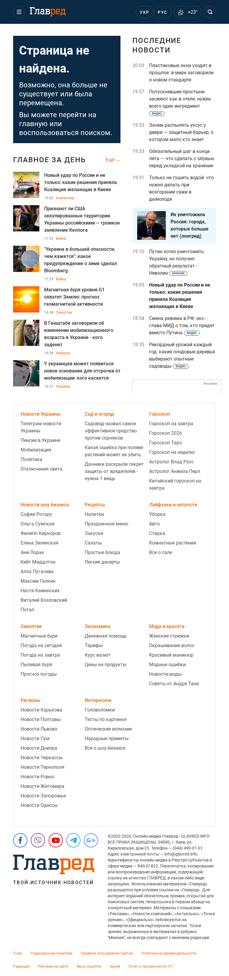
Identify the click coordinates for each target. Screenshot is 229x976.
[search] (210, 12)
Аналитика (65, 198)
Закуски (94, 533)
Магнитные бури (39, 636)
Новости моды (165, 674)
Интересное (98, 700)
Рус (162, 12)
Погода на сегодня (41, 645)
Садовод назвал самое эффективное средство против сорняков (111, 431)
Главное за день (49, 160)
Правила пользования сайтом (107, 953)
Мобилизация (36, 450)
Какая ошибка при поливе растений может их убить (114, 451)
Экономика (97, 626)
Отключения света (41, 469)
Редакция (21, 966)
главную (33, 124)
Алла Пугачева (37, 571)
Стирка (157, 533)
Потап (27, 609)
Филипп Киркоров (41, 533)
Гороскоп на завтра (171, 423)
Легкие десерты (102, 562)
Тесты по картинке (105, 719)
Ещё (111, 159)
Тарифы (94, 645)
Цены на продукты (105, 664)
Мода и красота (167, 626)
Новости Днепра (39, 748)
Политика (31, 459)
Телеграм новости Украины (41, 427)
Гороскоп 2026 (165, 433)
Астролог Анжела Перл (174, 471)
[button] (19, 12)
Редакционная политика (51, 953)
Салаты (93, 543)
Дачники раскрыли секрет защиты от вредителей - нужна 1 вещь (114, 471)
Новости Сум (35, 738)
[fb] (20, 840)
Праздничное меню (106, 524)
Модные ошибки (167, 664)
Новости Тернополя (42, 767)
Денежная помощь (106, 636)
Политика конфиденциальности (168, 953)
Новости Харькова (41, 710)
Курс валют (98, 655)
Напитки (94, 514)
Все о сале (160, 552)
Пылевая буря (36, 664)
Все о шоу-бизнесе (105, 748)
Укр (144, 12)
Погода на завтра (40, 655)
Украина (63, 353)
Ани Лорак (32, 552)
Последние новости (156, 45)
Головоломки (100, 710)
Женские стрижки (169, 636)
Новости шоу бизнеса (45, 505)
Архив (115, 966)
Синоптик (64, 312)
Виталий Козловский (44, 600)
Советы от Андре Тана (174, 683)
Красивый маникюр (171, 655)
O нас (17, 953)
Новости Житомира (42, 786)
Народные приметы (107, 738)
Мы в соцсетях (89, 966)
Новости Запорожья (43, 796)
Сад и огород (99, 414)
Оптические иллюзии (108, 729)
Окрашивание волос (171, 645)
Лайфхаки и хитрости (173, 505)
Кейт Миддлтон (38, 562)
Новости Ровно (37, 776)
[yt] (56, 840)
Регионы (30, 700)
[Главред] (48, 12)
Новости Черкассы (42, 757)
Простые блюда (102, 552)
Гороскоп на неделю (172, 452)
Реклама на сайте (53, 966)
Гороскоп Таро (165, 443)
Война (61, 238)
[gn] (91, 840)
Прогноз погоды (39, 674)
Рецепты (95, 505)
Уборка (157, 514)
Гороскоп (159, 414)
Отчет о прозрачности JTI (150, 966)
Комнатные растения (172, 543)
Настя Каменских (40, 590)
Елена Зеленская (39, 543)
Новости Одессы (39, 805)
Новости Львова (39, 729)
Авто (154, 524)
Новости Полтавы (41, 719)
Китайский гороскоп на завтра (175, 484)
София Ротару (36, 514)
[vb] (38, 840)
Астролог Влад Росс (171, 462)
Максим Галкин (38, 581)
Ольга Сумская (38, 524)
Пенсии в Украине (40, 440)
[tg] (73, 840)
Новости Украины (41, 414)
